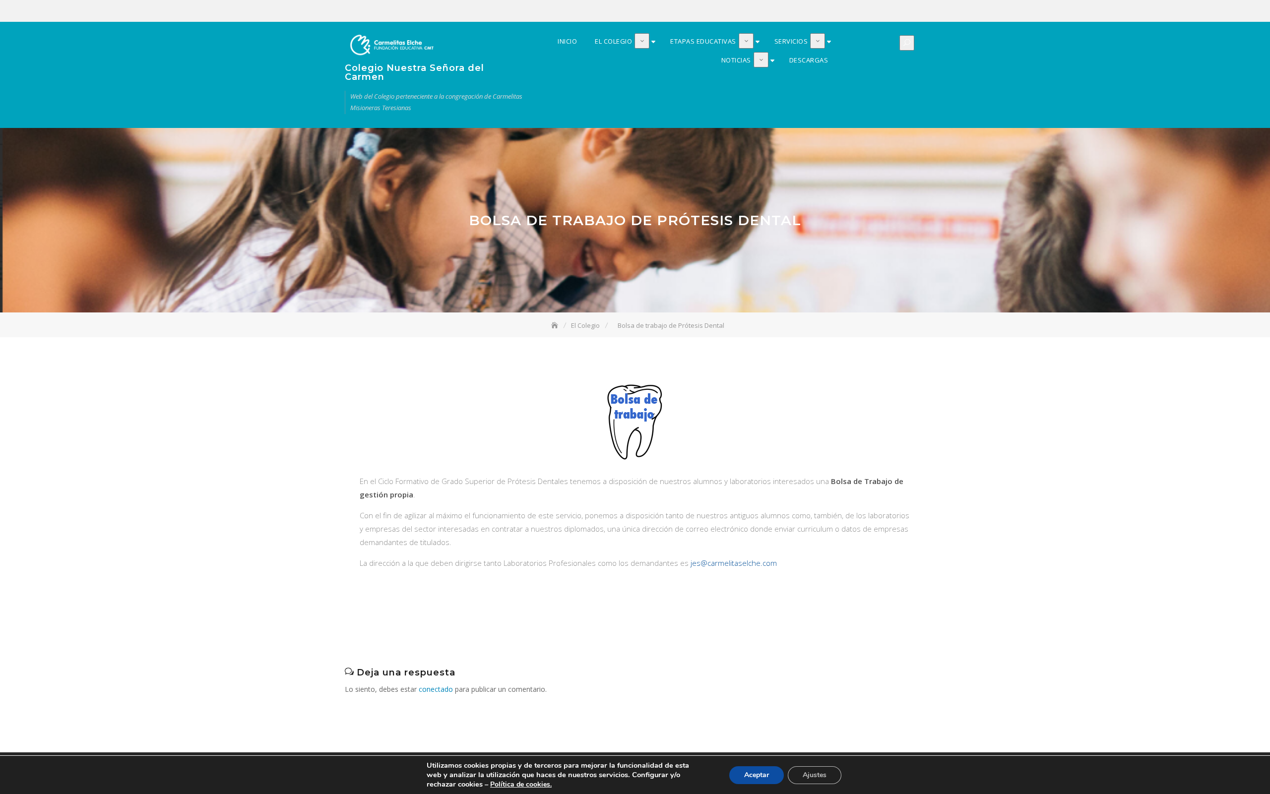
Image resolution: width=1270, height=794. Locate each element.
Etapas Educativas (874, 11)
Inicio (844, 11)
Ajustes (814, 775)
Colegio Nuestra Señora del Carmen (414, 72)
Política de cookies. (521, 784)
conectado (436, 689)
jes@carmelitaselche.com (734, 563)
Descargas (919, 11)
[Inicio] (555, 325)
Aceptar (756, 775)
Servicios (889, 11)
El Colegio (859, 11)
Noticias (904, 11)
